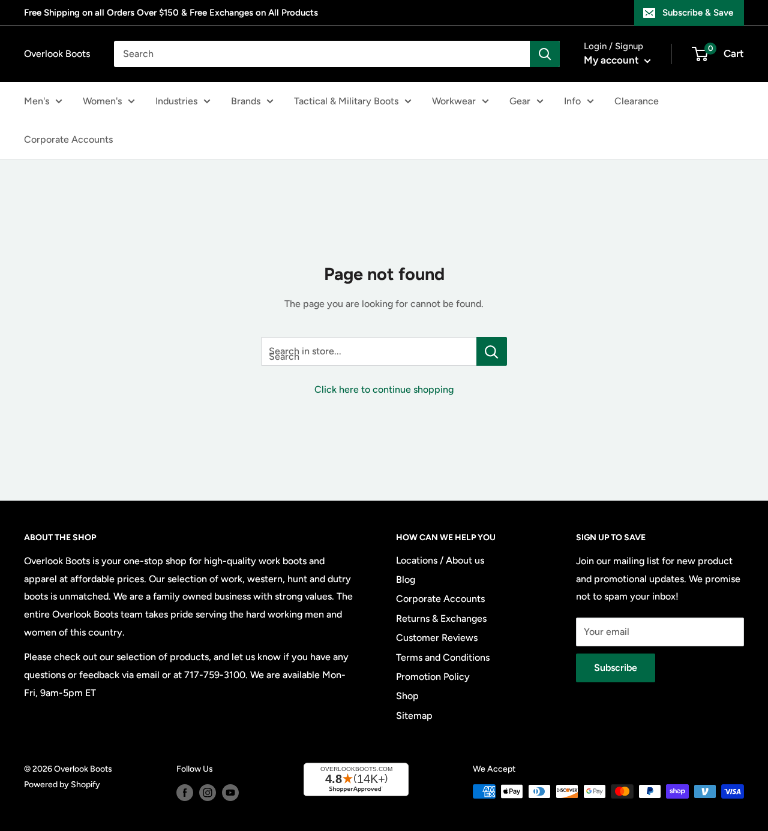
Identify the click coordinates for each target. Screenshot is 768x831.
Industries (176, 101)
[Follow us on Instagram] (207, 792)
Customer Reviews (437, 637)
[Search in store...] (491, 351)
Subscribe (615, 667)
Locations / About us (440, 560)
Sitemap (414, 715)
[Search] (545, 54)
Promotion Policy (433, 676)
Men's (36, 101)
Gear (519, 101)
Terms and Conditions (443, 657)
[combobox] (322, 54)
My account (612, 60)
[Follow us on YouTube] (230, 792)
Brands (245, 101)
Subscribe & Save (697, 12)
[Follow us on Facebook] (184, 792)
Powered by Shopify (62, 784)
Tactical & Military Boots (346, 101)
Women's (102, 101)
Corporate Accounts (68, 139)
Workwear (454, 101)
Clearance (636, 101)
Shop (407, 695)
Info (572, 101)
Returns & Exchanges (441, 618)
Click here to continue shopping (384, 389)
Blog (405, 579)
